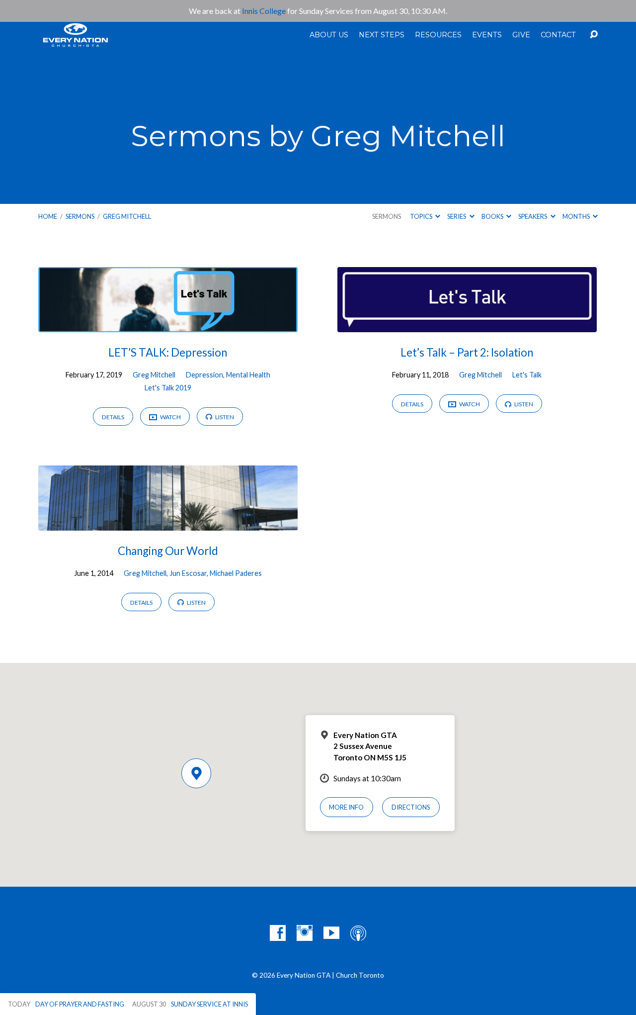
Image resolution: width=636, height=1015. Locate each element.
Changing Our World (168, 550)
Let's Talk (527, 374)
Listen (224, 417)
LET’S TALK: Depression (167, 352)
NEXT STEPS (381, 34)
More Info (346, 807)
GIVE (521, 34)
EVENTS (487, 34)
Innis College (264, 10)
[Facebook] (278, 933)
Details (113, 417)
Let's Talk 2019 (168, 387)
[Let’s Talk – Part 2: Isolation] (467, 324)
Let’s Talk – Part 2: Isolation (466, 352)
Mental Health (248, 374)
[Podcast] (358, 933)
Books (492, 216)
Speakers (533, 216)
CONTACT (558, 34)
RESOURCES (438, 34)
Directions (411, 807)
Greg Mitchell (127, 216)
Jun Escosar (188, 573)
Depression (204, 374)
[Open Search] (594, 35)
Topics (421, 216)
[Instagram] (305, 933)
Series (457, 216)
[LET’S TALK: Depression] (168, 324)
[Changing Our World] (168, 523)
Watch (170, 417)
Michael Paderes (236, 573)
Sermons (80, 216)
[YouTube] (331, 933)
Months (576, 216)
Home (47, 216)
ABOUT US (329, 34)
